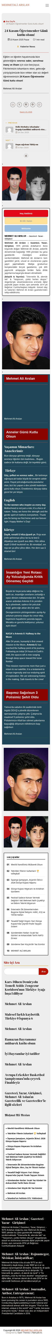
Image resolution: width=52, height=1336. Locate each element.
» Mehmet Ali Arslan (15, 1193)
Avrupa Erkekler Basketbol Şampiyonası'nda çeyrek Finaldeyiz (24, 1079)
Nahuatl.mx (37, 1333)
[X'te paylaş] (19, 104)
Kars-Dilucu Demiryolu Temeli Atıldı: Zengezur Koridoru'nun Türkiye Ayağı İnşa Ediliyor (25, 988)
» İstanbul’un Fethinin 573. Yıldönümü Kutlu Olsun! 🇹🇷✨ (24, 1199)
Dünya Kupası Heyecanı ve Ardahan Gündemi (27, 890)
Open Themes (23, 1333)
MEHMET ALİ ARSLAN (21, 950)
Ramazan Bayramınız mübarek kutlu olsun (20, 1041)
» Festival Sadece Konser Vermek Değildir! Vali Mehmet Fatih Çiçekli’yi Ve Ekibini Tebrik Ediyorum (26, 1157)
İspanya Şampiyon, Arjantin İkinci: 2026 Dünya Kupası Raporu (27, 881)
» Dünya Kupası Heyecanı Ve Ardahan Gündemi (23, 1147)
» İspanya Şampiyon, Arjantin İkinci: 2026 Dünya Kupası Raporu (25, 1140)
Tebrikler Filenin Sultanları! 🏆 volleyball (25, 872)
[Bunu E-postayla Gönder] (12, 104)
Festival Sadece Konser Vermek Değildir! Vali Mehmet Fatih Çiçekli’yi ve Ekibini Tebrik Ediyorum (28, 900)
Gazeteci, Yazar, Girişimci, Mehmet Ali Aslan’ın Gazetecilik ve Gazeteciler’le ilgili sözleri (25, 1099)
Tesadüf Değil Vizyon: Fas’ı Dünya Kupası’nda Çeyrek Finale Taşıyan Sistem (26, 924)
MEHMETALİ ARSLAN (31, 1330)
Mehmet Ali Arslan (18, 1004)
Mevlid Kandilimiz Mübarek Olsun (27, 864)
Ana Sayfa (10, 21)
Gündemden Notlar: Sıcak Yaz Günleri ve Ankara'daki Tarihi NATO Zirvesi (27, 935)
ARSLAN (15, 4)
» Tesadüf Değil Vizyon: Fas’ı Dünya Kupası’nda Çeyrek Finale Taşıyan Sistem (25, 1173)
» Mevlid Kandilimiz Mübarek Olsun (23, 1128)
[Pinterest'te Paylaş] (32, 104)
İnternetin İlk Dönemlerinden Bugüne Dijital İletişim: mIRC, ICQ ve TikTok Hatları (28, 912)
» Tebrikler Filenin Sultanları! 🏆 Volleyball (26, 1133)
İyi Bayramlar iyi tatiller (22, 1054)
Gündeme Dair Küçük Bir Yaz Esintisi (28, 944)
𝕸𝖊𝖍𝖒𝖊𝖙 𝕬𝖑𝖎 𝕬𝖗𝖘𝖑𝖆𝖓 (17, 1115)
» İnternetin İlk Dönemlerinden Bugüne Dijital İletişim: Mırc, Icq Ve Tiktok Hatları (25, 1166)
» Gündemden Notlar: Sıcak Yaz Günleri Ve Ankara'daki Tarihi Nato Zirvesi (26, 1181)
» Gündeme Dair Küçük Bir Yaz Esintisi (24, 1188)
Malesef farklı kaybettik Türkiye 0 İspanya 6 (22, 1016)
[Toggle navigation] (47, 5)
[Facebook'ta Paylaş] (26, 104)
